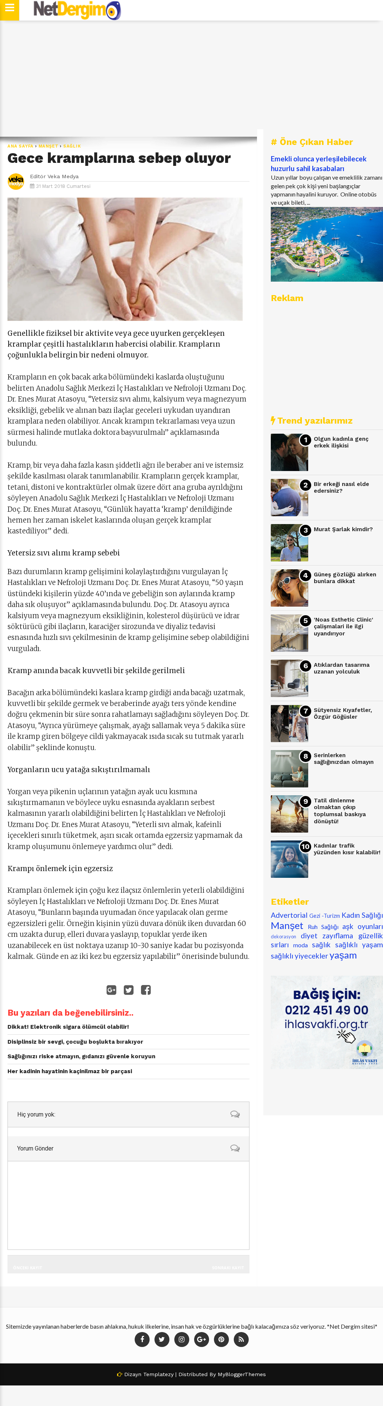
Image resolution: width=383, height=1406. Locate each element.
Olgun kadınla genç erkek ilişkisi (341, 442)
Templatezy (158, 1374)
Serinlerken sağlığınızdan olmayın (344, 759)
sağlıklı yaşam (359, 944)
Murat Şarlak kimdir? (343, 529)
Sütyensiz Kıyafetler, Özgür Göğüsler (343, 714)
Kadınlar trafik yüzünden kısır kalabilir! (347, 849)
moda (300, 944)
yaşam (343, 954)
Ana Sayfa (20, 146)
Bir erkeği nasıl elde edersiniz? (341, 488)
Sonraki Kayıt (228, 1267)
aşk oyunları (362, 926)
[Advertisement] (191, 78)
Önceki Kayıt (27, 1267)
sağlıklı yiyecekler (299, 955)
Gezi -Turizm (324, 916)
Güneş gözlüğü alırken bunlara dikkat (345, 578)
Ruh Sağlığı (323, 926)
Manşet (49, 146)
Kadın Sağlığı (362, 915)
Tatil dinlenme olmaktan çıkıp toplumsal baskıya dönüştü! (340, 811)
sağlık (72, 146)
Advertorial (289, 915)
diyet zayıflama (327, 935)
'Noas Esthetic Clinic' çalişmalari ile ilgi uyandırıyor (343, 626)
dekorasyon (283, 936)
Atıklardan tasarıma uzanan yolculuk (342, 668)
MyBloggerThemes (242, 1374)
